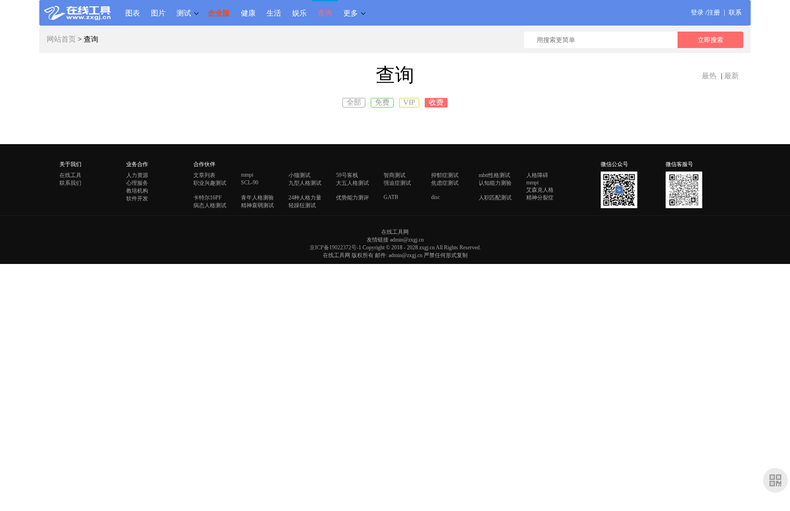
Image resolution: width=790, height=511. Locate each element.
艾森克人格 (540, 190)
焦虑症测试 (445, 183)
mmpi (247, 175)
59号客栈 (347, 175)
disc (435, 197)
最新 (731, 76)
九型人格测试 (304, 183)
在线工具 (70, 175)
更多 (350, 13)
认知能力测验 (495, 183)
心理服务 (137, 183)
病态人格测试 (209, 205)
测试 (183, 13)
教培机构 (137, 191)
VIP (409, 102)
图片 (158, 13)
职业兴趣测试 (209, 183)
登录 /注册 (705, 12)
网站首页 (61, 39)
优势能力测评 (352, 197)
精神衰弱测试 (257, 205)
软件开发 (137, 198)
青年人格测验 (257, 197)
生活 (274, 13)
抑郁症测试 (445, 175)
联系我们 (70, 183)
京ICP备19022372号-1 (335, 247)
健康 (248, 13)
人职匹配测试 (495, 197)
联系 (735, 12)
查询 (325, 13)
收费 (436, 102)
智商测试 (395, 175)
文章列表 (204, 175)
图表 (132, 13)
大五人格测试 (352, 183)
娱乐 (299, 13)
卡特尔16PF (207, 197)
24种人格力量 (304, 197)
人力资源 (137, 175)
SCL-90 (249, 182)
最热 (709, 76)
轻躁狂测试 (302, 205)
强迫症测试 (397, 183)
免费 (382, 102)
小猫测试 (299, 175)
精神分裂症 (540, 197)
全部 (354, 102)
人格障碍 (537, 175)
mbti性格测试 (494, 175)
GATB (391, 197)
